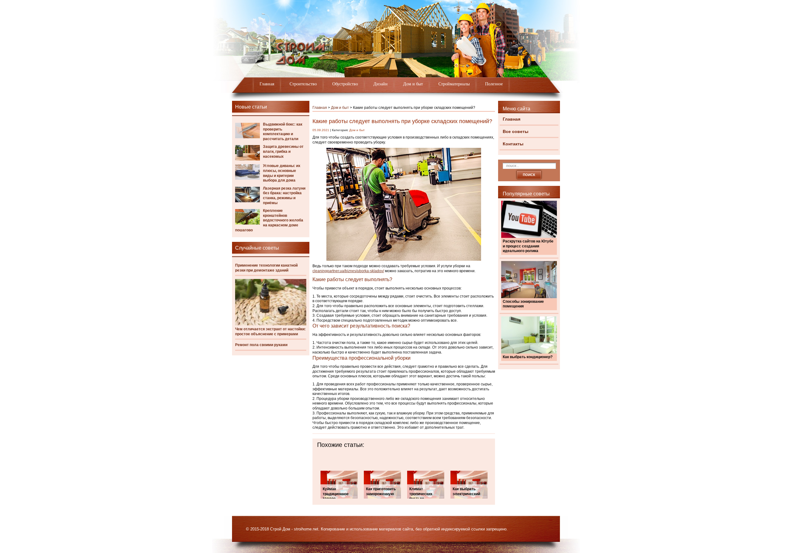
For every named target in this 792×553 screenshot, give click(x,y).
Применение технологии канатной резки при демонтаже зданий (266, 267)
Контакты (513, 143)
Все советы (515, 131)
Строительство (303, 84)
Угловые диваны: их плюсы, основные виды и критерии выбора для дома (281, 173)
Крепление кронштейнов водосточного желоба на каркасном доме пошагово (269, 220)
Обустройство (345, 84)
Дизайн (380, 84)
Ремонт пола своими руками (261, 345)
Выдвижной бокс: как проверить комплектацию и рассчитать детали (282, 131)
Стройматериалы (454, 84)
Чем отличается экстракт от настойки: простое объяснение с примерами (270, 331)
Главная (267, 84)
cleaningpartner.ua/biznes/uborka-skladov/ (348, 271)
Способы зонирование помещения (523, 304)
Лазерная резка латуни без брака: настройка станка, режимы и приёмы (284, 195)
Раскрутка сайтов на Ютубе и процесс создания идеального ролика (528, 246)
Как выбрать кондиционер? (528, 357)
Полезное (494, 84)
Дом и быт (413, 84)
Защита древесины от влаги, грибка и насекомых (283, 151)
